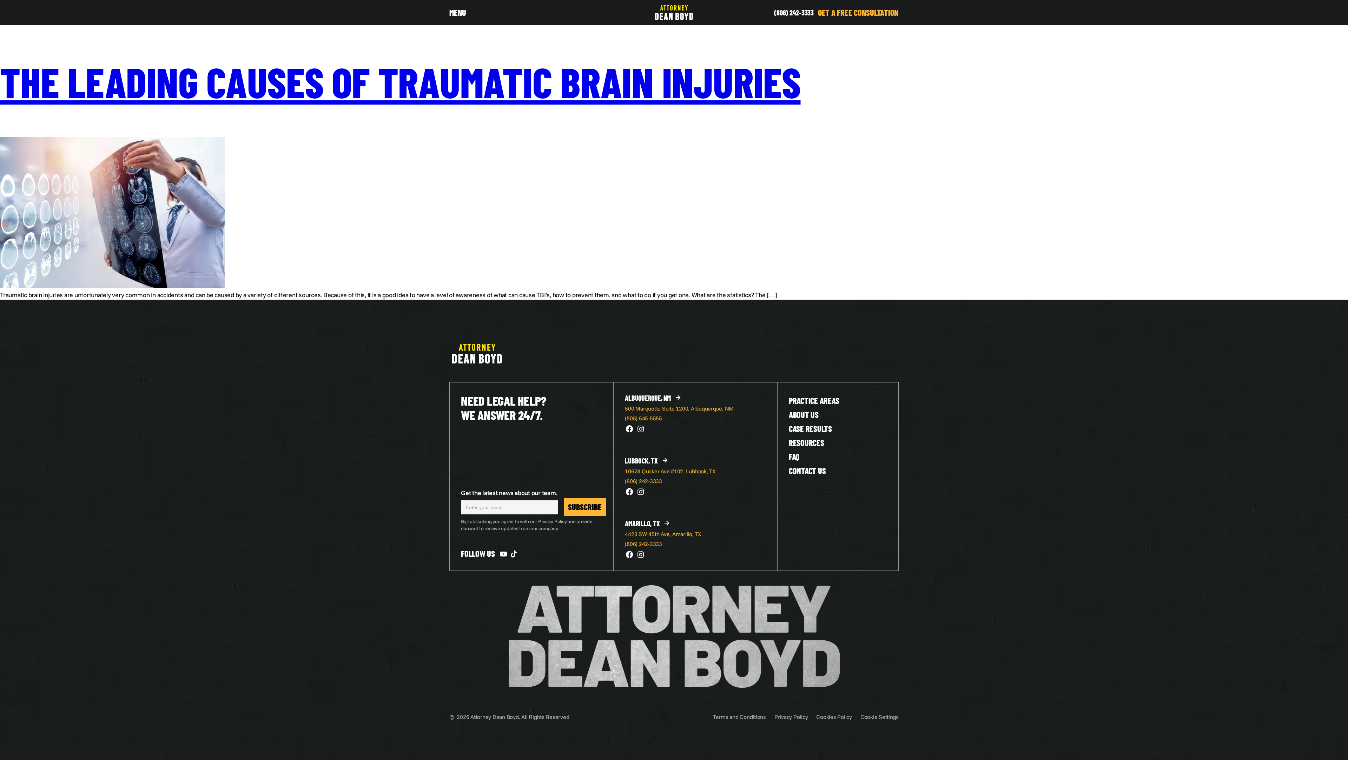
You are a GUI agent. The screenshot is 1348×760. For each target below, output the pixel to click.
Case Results (810, 429)
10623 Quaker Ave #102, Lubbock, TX (670, 471)
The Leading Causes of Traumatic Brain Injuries (400, 81)
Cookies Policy (834, 716)
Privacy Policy (791, 716)
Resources (806, 443)
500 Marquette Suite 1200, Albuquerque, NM (679, 408)
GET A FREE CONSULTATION (858, 12)
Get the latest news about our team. (509, 493)
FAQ (794, 457)
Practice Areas (814, 400)
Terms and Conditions (739, 716)
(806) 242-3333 (794, 12)
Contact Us (807, 471)
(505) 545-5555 (643, 418)
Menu (457, 12)
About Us (804, 414)
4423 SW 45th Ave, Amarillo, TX (663, 534)
